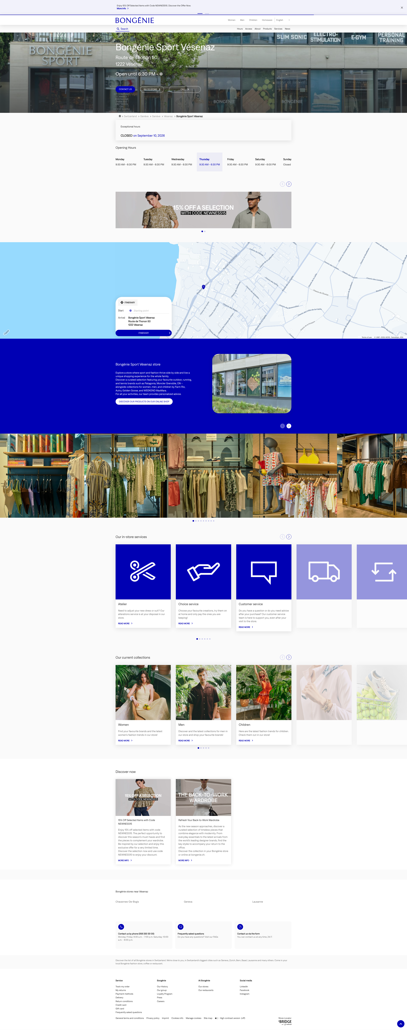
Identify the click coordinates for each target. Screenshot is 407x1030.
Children (253, 20)
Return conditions (124, 1001)
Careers (161, 1001)
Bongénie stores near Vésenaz (132, 891)
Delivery (119, 997)
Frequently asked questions (129, 1012)
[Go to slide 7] (208, 521)
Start (121, 310)
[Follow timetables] (161, 74)
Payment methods (124, 994)
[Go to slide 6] (206, 521)
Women (231, 20)
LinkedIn (244, 986)
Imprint (165, 1018)
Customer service (251, 604)
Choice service (188, 604)
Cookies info (177, 1018)
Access (248, 28)
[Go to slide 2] (207, 13)
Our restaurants (205, 990)
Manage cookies (193, 1018)
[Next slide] (288, 184)
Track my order (123, 986)
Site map (208, 1018)
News (287, 28)
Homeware (267, 20)
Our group (162, 990)
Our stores (203, 986)
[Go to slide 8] (211, 521)
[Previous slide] (282, 184)
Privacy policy (152, 1018)
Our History (162, 986)
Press (159, 997)
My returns (121, 990)
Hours (240, 28)
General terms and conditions (130, 1018)
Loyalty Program (164, 994)
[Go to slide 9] (213, 521)
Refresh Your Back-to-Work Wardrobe (198, 820)
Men (242, 20)
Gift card (120, 1008)
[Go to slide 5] (203, 521)
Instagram (244, 994)
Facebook (244, 990)
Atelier (122, 604)
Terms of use (367, 337)
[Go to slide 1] (200, 13)
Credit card (121, 1005)
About (258, 28)
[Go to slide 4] (201, 521)
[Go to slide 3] (198, 521)
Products (267, 28)
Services (278, 28)
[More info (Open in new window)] (203, 210)
